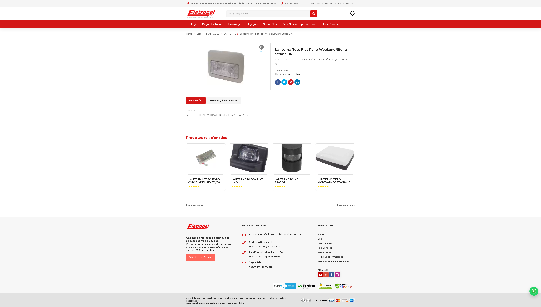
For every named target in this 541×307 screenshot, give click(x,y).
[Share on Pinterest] (291, 82)
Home (189, 34)
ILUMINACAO (212, 34)
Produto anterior (195, 205)
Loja (199, 34)
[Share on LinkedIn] (297, 82)
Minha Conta (324, 252)
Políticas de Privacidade (330, 257)
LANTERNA (230, 34)
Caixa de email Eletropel (200, 257)
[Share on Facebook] (278, 82)
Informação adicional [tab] (223, 100)
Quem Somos (325, 243)
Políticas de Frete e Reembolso (334, 261)
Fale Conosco (325, 248)
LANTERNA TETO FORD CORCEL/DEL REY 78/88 (204, 181)
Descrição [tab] (195, 100)
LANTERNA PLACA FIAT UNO (247, 181)
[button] (261, 47)
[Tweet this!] (284, 82)
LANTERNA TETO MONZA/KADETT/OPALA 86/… (334, 182)
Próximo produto (346, 205)
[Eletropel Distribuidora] (201, 13)
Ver (206, 158)
